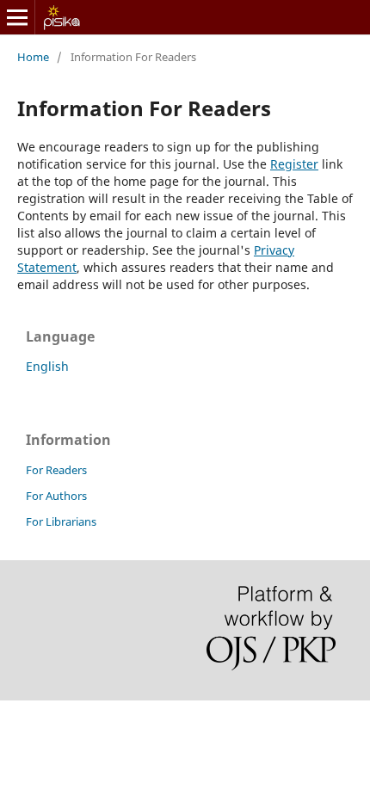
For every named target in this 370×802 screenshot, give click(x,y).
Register (294, 164)
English (47, 366)
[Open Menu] (17, 17)
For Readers (56, 470)
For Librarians (61, 521)
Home (33, 57)
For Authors (56, 495)
